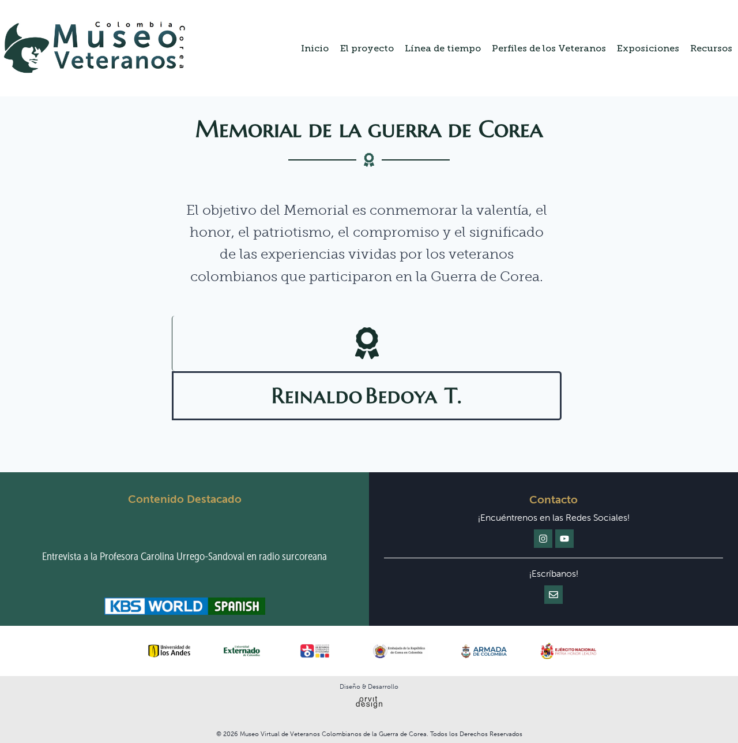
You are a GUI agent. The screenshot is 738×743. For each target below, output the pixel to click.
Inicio (315, 48)
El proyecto (367, 48)
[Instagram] (543, 538)
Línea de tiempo (443, 48)
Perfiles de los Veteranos (549, 48)
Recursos (711, 48)
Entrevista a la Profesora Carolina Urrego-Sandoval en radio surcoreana (184, 556)
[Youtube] (564, 538)
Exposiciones (648, 48)
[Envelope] (553, 594)
